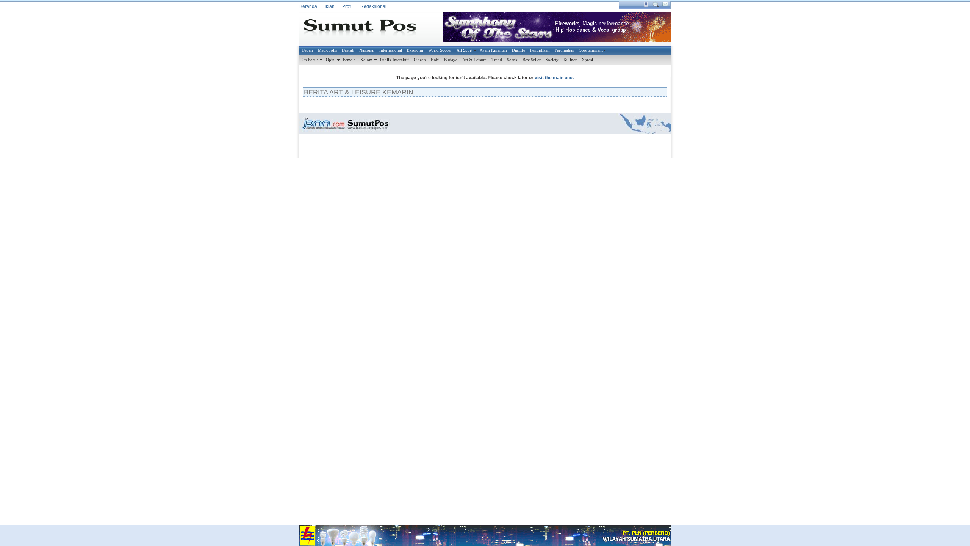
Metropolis (327, 50)
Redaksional (373, 6)
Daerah (348, 50)
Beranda (308, 6)
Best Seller (532, 59)
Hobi (435, 59)
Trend (496, 59)
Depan (307, 50)
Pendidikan (540, 50)
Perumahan (564, 50)
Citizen (420, 59)
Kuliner (570, 59)
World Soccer (440, 50)
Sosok (512, 59)
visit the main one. (554, 77)
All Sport (464, 50)
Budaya (450, 59)
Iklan (330, 6)
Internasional (390, 50)
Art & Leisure (474, 59)
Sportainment (591, 50)
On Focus (310, 59)
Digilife (518, 50)
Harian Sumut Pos (365, 28)
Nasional (366, 50)
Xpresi (587, 59)
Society (552, 59)
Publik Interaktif (394, 59)
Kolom (366, 59)
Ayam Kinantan (493, 50)
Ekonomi (415, 50)
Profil (347, 6)
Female (349, 59)
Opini (331, 59)
